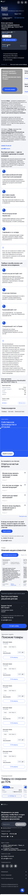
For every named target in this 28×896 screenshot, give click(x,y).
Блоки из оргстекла (19, 411)
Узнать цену (5, 33)
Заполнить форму (10, 89)
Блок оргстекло (7, 642)
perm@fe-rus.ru (5, 148)
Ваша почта (6, 824)
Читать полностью (13, 584)
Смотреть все (23, 516)
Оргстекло (10, 411)
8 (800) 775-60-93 (6, 145)
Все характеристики (19, 17)
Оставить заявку (14, 626)
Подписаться (20, 824)
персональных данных (14, 827)
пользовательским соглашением (7, 828)
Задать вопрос (7, 531)
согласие (5, 827)
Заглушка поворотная (7, 787)
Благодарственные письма (9, 555)
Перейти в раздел (8, 453)
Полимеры (4, 411)
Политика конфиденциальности (9, 884)
